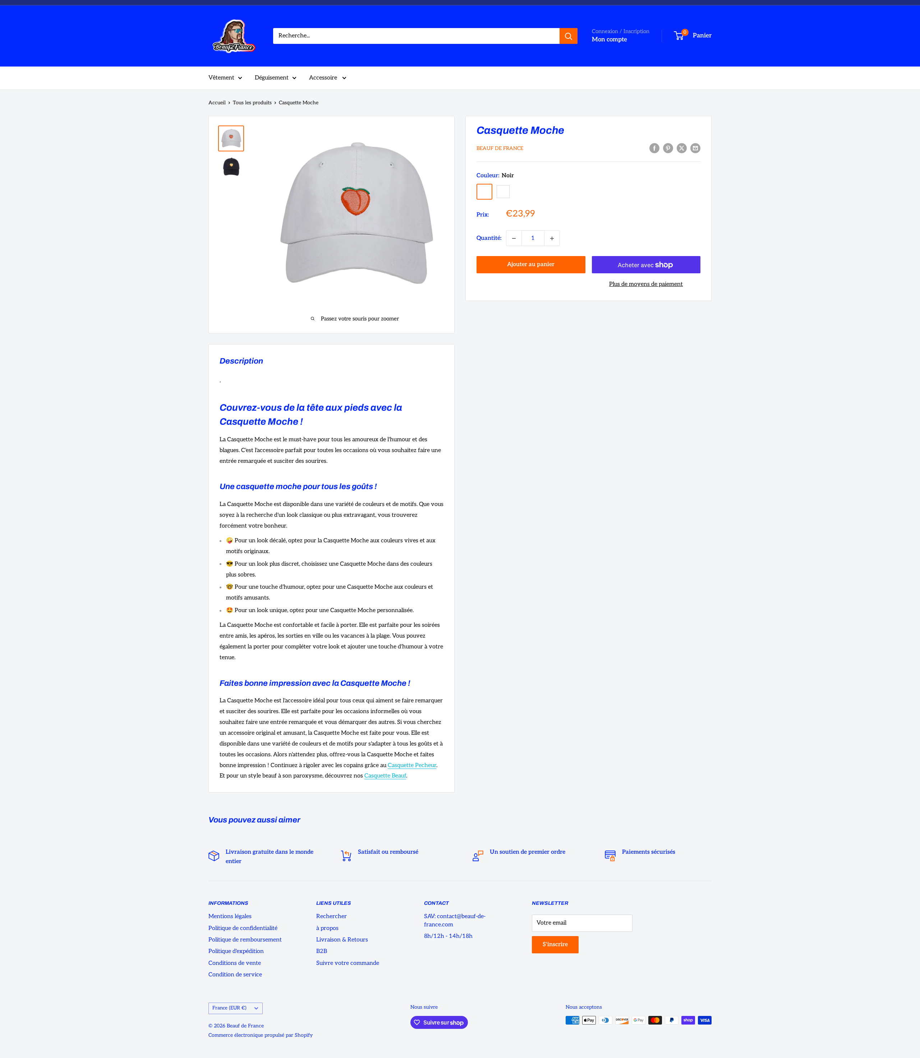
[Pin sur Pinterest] (668, 148)
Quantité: (489, 238)
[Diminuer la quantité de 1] (513, 238)
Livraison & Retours (342, 939)
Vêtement (221, 77)
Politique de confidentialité (242, 928)
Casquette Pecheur (412, 765)
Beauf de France (500, 149)
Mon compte (609, 39)
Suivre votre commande (347, 963)
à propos (327, 928)
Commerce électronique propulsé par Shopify (260, 1035)
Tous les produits (252, 103)
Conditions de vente (234, 963)
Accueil (217, 103)
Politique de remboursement (245, 939)
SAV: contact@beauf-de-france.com (455, 920)
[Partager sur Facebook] (654, 148)
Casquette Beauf (385, 775)
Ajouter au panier (531, 264)
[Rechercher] (569, 36)
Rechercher (331, 916)
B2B (321, 951)
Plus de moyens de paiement (646, 284)
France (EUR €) (229, 1008)
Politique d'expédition (236, 951)
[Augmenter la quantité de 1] (552, 238)
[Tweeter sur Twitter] (682, 148)
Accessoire (324, 77)
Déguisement (272, 77)
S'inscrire (555, 944)
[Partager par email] (695, 148)
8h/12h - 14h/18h (448, 936)
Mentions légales (230, 916)
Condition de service (235, 974)
